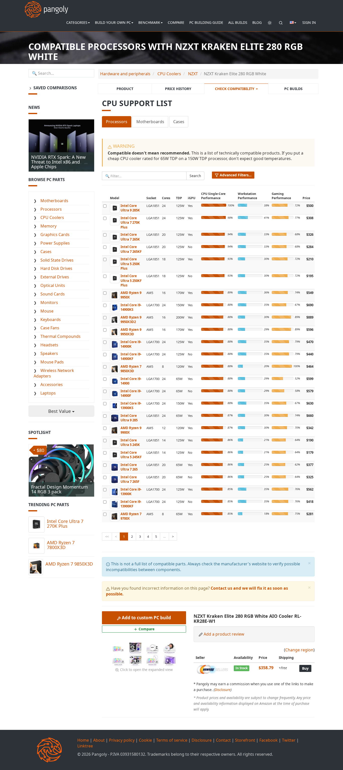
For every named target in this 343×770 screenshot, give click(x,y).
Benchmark (149, 22)
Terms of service (171, 740)
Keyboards (50, 319)
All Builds (237, 22)
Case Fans (49, 328)
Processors (116, 121)
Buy (305, 668)
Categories (76, 22)
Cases (178, 121)
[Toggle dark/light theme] (269, 23)
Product (125, 88)
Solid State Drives (57, 260)
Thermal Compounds (60, 336)
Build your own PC (113, 22)
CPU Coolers (52, 217)
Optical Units (52, 285)
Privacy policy (122, 740)
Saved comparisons (54, 88)
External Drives (54, 277)
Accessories (51, 384)
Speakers (49, 353)
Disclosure (223, 689)
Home (83, 740)
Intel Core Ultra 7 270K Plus (65, 523)
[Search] (280, 23)
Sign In (309, 22)
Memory (48, 226)
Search (195, 175)
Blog (257, 22)
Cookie (145, 740)
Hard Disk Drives (56, 268)
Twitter (289, 740)
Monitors (49, 302)
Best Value (60, 411)
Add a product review (224, 634)
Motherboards (150, 121)
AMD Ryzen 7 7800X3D (61, 545)
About (99, 740)
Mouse (46, 311)
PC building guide (206, 22)
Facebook (268, 740)
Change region (299, 650)
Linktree (85, 746)
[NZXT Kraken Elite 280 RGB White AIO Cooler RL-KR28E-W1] (118, 648)
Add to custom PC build (146, 618)
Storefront (245, 740)
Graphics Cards (55, 234)
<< (107, 536)
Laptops (48, 393)
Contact (223, 740)
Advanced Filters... (235, 175)
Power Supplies (55, 243)
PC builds (293, 88)
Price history (178, 88)
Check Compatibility (235, 88)
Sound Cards (52, 294)
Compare (176, 22)
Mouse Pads (52, 362)
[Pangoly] (46, 6)
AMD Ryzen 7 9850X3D (69, 564)
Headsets (49, 345)
